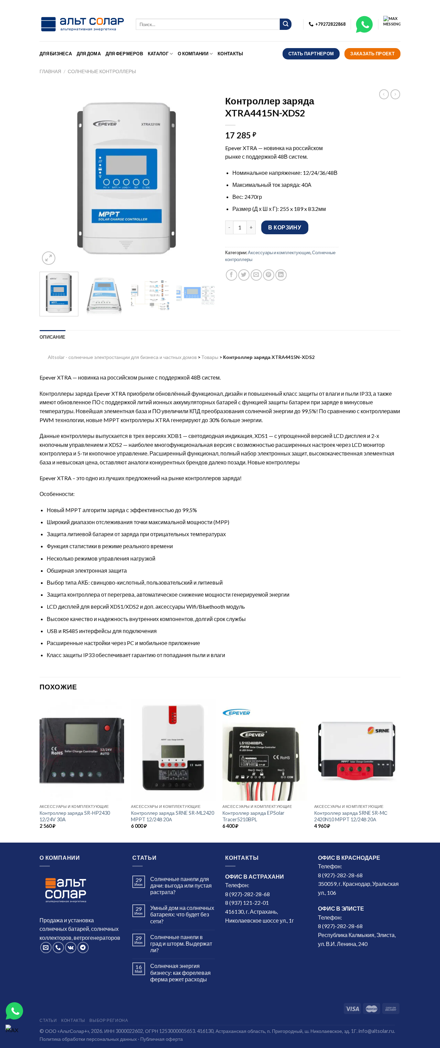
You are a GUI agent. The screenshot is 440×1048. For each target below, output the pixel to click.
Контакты (230, 53)
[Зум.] (48, 258)
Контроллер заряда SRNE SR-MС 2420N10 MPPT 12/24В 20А (350, 816)
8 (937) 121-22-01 (247, 902)
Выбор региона (108, 1020)
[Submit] (286, 24)
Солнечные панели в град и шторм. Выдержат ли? (181, 943)
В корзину (284, 227)
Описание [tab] (52, 337)
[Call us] (58, 947)
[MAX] (14, 1034)
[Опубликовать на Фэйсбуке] (231, 275)
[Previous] (51, 178)
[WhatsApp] (14, 1011)
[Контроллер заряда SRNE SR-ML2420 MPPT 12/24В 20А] (173, 750)
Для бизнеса (56, 53)
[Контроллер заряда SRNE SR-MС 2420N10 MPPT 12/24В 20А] (356, 750)
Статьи (48, 1020)
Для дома (89, 53)
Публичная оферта (161, 1039)
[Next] (203, 178)
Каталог (158, 53)
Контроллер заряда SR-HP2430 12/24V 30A (75, 816)
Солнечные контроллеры (102, 71)
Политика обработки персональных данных (88, 1039)
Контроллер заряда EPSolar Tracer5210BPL (253, 816)
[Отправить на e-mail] (46, 947)
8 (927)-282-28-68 (247, 894)
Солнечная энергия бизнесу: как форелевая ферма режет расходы (180, 972)
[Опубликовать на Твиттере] (244, 275)
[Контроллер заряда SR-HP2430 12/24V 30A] (82, 750)
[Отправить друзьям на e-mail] (256, 275)
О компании (193, 53)
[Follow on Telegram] (83, 947)
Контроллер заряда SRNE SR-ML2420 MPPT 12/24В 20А (172, 816)
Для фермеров (124, 53)
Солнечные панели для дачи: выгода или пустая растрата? (181, 885)
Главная (50, 71)
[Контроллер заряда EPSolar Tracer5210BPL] (264, 750)
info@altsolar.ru (376, 1031)
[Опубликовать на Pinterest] (268, 275)
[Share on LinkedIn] (281, 275)
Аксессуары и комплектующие (279, 252)
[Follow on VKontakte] (70, 947)
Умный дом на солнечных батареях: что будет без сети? (182, 914)
